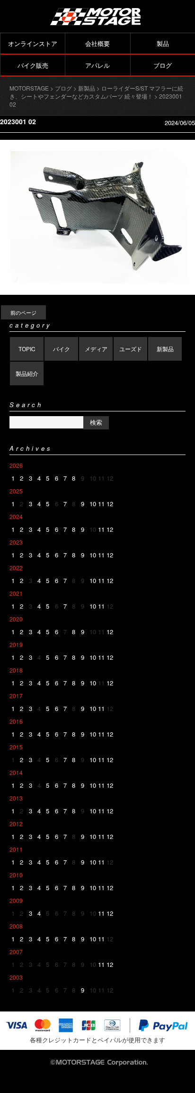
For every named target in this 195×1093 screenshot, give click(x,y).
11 (101, 503)
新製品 (165, 349)
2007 (16, 951)
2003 (16, 977)
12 (109, 503)
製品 (163, 43)
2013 (16, 798)
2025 (16, 491)
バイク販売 (33, 65)
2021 (16, 593)
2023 (16, 542)
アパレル (97, 65)
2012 (16, 824)
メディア (96, 349)
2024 (16, 516)
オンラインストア (32, 43)
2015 (16, 747)
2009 (16, 900)
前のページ (23, 312)
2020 (16, 619)
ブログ (162, 65)
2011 (16, 849)
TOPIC (26, 349)
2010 (16, 875)
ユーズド (130, 349)
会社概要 (97, 43)
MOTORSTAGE (29, 88)
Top (186, 1084)
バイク (61, 349)
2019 (16, 644)
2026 (16, 465)
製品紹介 (27, 373)
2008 (16, 926)
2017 (16, 696)
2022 (16, 568)
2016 (16, 721)
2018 (16, 670)
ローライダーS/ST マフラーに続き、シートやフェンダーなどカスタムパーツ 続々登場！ (96, 92)
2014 (16, 772)
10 (92, 503)
